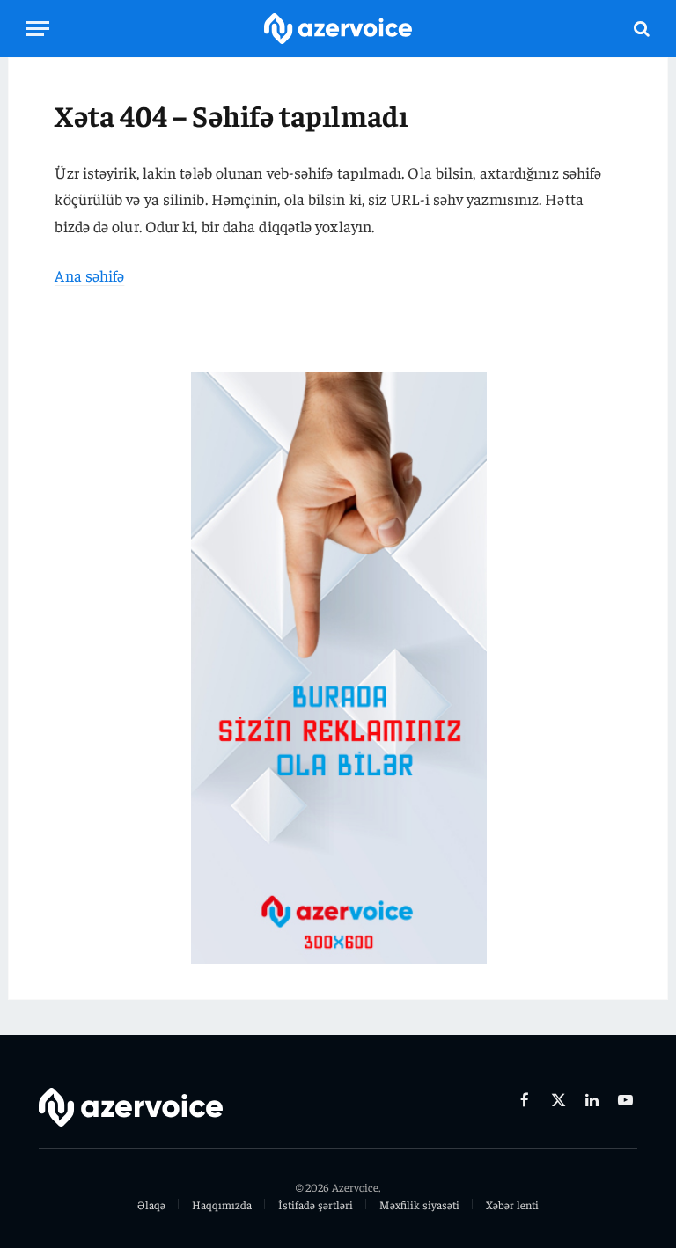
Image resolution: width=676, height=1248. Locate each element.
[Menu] (37, 28)
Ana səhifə (89, 275)
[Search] (640, 28)
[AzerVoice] (337, 28)
